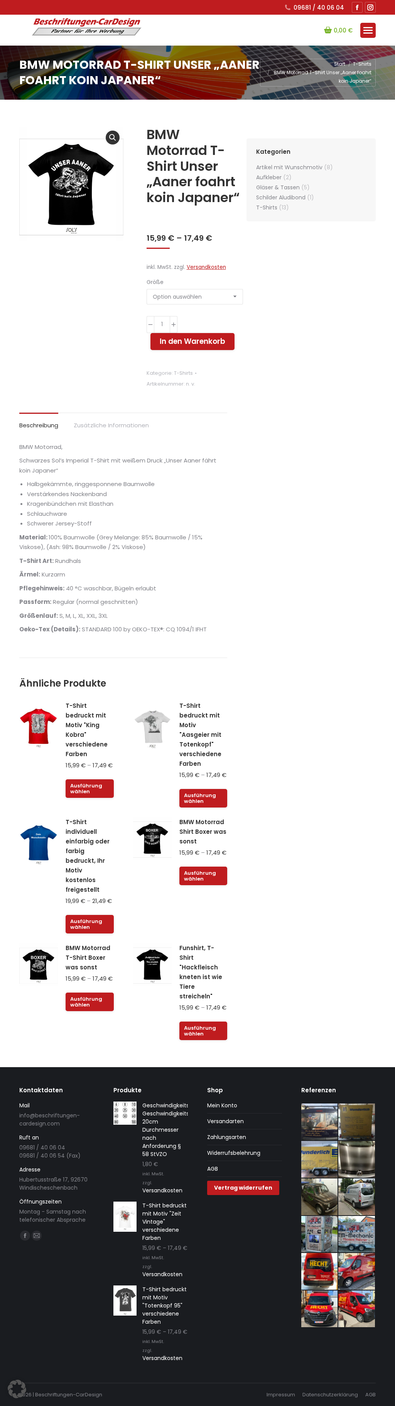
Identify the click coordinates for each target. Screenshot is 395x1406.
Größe (155, 282)
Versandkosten (206, 267)
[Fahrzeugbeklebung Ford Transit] (357, 1197)
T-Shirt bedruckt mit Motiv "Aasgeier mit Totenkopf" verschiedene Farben (200, 735)
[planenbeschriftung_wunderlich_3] (357, 1122)
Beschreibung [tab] (38, 425)
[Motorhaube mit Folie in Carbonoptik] (357, 1159)
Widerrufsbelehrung (233, 1153)
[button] (113, 138)
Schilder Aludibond (281, 197)
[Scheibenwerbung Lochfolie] (320, 1122)
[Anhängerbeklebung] (320, 1234)
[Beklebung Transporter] (320, 1271)
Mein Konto (222, 1105)
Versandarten (225, 1121)
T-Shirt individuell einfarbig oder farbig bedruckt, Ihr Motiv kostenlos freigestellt (88, 856)
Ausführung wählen (86, 788)
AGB (212, 1169)
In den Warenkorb (192, 341)
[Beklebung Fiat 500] (320, 1197)
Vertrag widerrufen (243, 1188)
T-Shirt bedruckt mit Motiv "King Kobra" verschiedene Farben (87, 730)
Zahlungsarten (226, 1137)
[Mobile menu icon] (368, 30)
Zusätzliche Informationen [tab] (111, 425)
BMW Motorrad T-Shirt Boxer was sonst (88, 957)
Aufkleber (269, 177)
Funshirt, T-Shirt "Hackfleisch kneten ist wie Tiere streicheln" (200, 972)
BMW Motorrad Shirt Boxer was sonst (202, 831)
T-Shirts (183, 373)
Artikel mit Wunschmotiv (289, 167)
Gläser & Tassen (278, 187)
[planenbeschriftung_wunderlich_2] (320, 1159)
